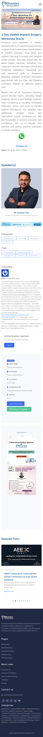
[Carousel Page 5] (21, 600)
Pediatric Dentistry (15, 711)
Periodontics (7, 242)
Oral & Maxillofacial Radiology (23, 720)
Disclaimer (4, 680)
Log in (9, 345)
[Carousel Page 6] (23, 600)
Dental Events (6, 654)
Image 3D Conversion (24, 252)
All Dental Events (7, 658)
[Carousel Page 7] (25, 600)
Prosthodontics (34, 238)
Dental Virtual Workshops (18, 722)
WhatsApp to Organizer (19, 409)
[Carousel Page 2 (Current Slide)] (15, 600)
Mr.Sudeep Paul (21, 213)
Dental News (5, 644)
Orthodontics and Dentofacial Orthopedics (15, 713)
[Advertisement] (21, 510)
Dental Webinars (7, 648)
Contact (4, 683)
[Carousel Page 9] (29, 600)
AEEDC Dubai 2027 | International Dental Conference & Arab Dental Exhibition (20, 576)
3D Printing (21, 255)
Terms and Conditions (8, 673)
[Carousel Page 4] (19, 600)
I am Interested (15, 403)
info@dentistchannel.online (13, 695)
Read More (8, 591)
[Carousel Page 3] (17, 600)
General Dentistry (8, 238)
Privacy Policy (6, 670)
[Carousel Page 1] (13, 600)
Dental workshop (8, 252)
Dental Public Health (18, 709)
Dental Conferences (19, 718)
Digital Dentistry (34, 255)
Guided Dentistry (8, 255)
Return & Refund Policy (9, 676)
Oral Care (4, 711)
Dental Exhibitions (34, 718)
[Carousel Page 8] (27, 600)
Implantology (22, 238)
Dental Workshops (7, 651)
